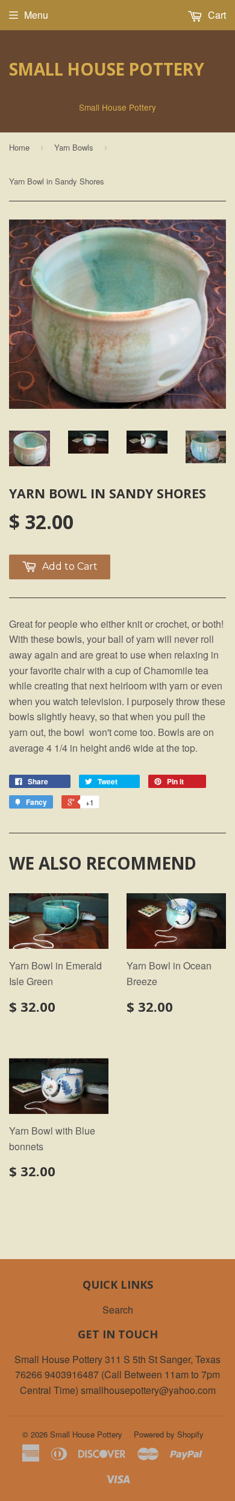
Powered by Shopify (169, 1434)
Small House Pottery (106, 68)
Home (19, 147)
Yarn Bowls (73, 147)
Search (117, 1310)
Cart (215, 15)
